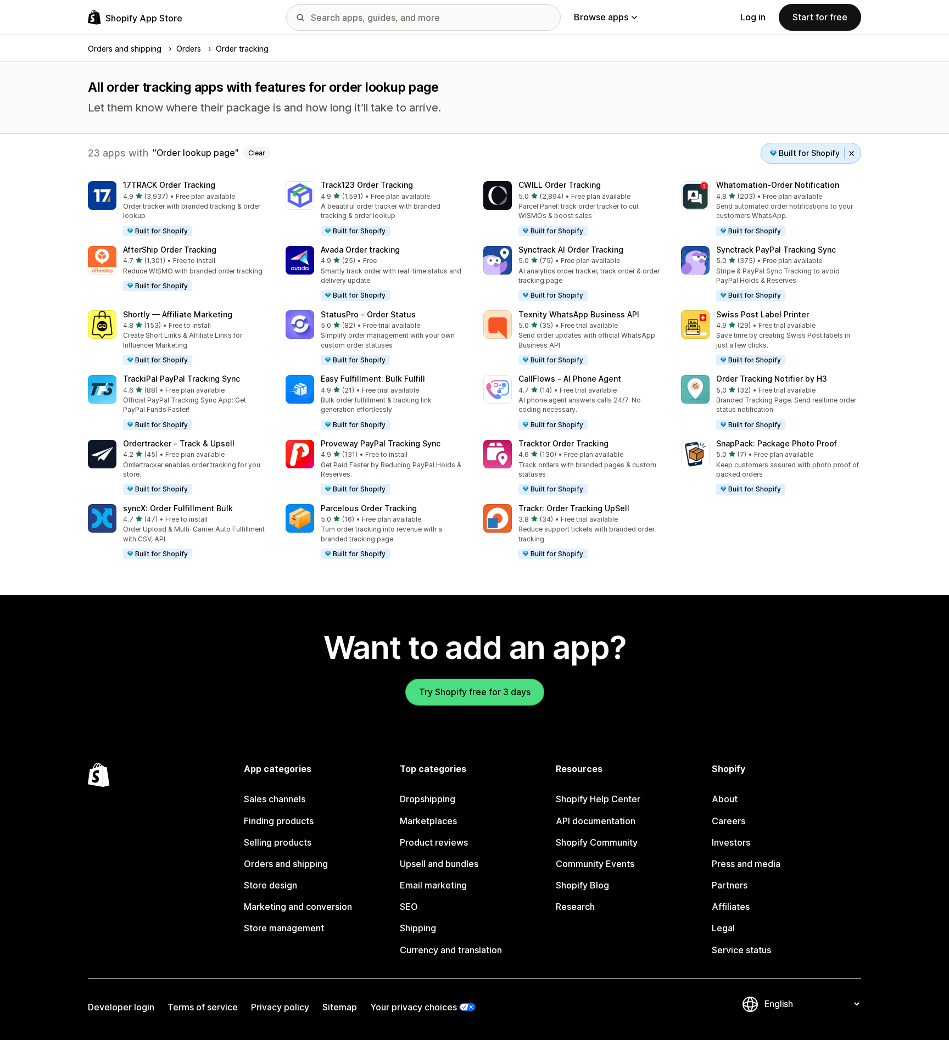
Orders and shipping (286, 863)
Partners (729, 885)
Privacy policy (280, 1007)
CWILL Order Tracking (559, 184)
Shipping (418, 927)
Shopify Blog (582, 885)
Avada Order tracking (360, 249)
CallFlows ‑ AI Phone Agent (569, 378)
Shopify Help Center (598, 798)
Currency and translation (451, 949)
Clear (256, 153)
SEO (409, 906)
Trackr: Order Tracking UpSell (573, 508)
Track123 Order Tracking (367, 184)
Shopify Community (597, 842)
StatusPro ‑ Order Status (368, 314)
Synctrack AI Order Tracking (570, 249)
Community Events (595, 863)
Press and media (746, 863)
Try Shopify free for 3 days (475, 691)
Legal (723, 927)
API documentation (595, 820)
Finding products (279, 820)
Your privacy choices (413, 1007)
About (725, 798)
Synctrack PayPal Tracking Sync (776, 249)
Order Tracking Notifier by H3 (771, 378)
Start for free (819, 17)
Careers (728, 820)
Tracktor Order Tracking (563, 443)
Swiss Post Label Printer (762, 314)
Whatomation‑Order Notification (777, 184)
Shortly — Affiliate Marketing (177, 314)
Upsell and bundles (439, 863)
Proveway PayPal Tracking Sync (380, 443)
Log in (753, 17)
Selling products (277, 842)
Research (575, 906)
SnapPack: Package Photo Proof (776, 443)
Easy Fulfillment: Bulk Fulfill (373, 378)
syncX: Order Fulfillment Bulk (178, 508)
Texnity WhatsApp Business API (578, 314)
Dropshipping (427, 798)
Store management (284, 927)
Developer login (121, 1007)
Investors (731, 842)
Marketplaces (428, 820)
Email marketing (433, 885)
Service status (741, 949)
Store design (270, 885)
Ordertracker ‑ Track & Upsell (179, 443)
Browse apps (601, 17)
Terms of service (203, 1007)
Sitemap (339, 1007)
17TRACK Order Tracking (169, 184)
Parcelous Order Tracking (369, 508)
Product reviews (434, 842)
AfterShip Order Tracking (169, 249)
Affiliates (731, 906)
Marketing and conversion (298, 906)
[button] (178, 209)
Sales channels (274, 798)
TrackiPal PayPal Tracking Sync (181, 378)
